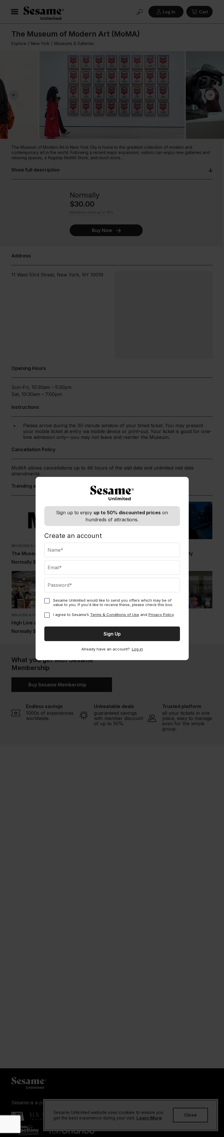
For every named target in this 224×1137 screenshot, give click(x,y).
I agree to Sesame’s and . (113, 614)
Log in (137, 649)
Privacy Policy (161, 614)
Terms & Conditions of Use (114, 614)
